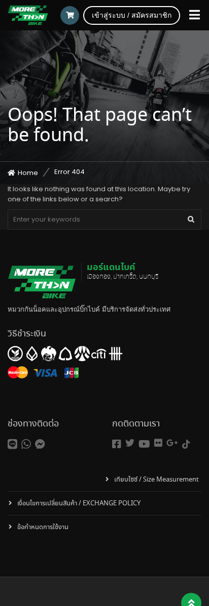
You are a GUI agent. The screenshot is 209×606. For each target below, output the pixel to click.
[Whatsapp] (26, 444)
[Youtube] (144, 444)
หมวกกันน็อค (27, 309)
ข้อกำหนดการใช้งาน (42, 527)
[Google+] (172, 443)
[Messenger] (40, 444)
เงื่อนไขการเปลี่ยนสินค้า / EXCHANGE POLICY (79, 503)
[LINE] (12, 444)
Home (28, 173)
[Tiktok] (186, 444)
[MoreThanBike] (28, 15)
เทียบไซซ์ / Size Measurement (156, 480)
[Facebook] (116, 444)
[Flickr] (158, 443)
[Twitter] (129, 443)
